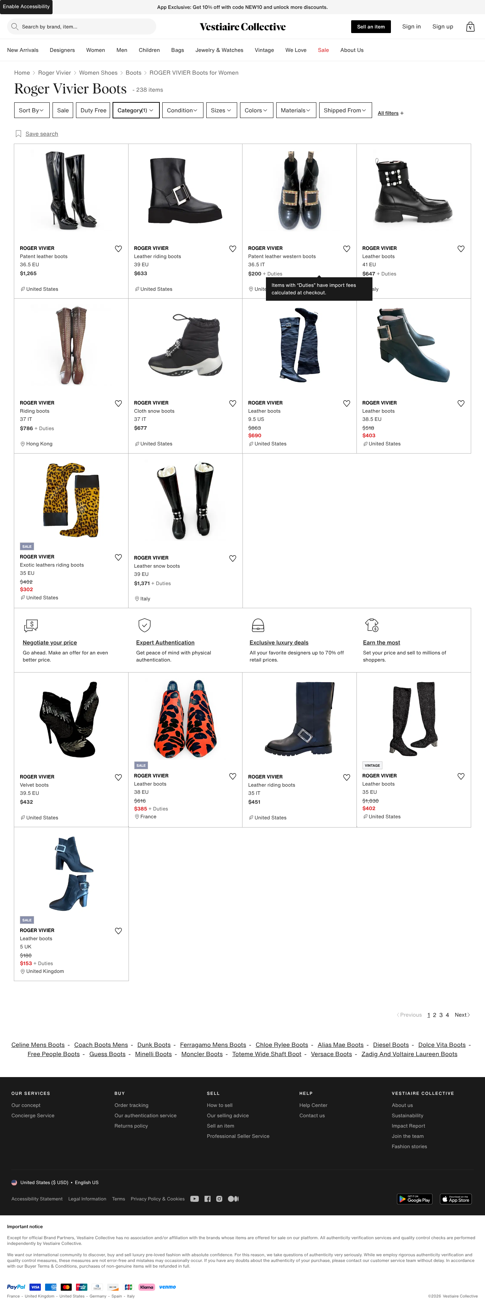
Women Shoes (98, 72)
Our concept (25, 1105)
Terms (118, 1198)
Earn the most (381, 642)
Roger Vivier (54, 72)
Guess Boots (107, 1054)
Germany (98, 1296)
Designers (62, 50)
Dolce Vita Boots (441, 1044)
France (13, 1296)
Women (95, 50)
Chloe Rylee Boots (282, 1044)
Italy (131, 1296)
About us (402, 1105)
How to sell (220, 1105)
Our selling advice (228, 1115)
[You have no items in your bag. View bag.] (470, 27)
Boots (133, 72)
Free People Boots (54, 1054)
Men (121, 50)
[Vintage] (280, 50)
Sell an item (371, 26)
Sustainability (408, 1115)
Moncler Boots (202, 1054)
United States (72, 1296)
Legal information (87, 1198)
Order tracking (131, 1105)
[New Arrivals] (44, 50)
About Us (352, 50)
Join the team (408, 1136)
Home (22, 72)
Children (149, 50)
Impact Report (408, 1126)
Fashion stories (409, 1146)
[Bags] (189, 50)
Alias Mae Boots (341, 1044)
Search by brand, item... (49, 26)
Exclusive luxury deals (279, 642)
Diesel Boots (391, 1044)
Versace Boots (331, 1054)
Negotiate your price (50, 642)
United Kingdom (40, 1296)
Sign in (411, 26)
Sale (323, 50)
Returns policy (131, 1126)
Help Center (313, 1105)
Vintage (264, 50)
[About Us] (369, 50)
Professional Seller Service (238, 1136)
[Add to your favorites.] (118, 249)
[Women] (111, 50)
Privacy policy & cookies (158, 1198)
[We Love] (312, 50)
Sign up (442, 26)
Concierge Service (32, 1115)
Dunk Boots (153, 1044)
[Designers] (80, 50)
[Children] (165, 50)
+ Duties (272, 273)
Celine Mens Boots (38, 1044)
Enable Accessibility (26, 6)
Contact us (312, 1115)
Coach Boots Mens (101, 1044)
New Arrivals (22, 50)
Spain (116, 1296)
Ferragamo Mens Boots (213, 1044)
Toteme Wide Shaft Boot (266, 1054)
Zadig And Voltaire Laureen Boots (409, 1054)
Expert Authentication (165, 642)
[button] (470, 27)
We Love (296, 50)
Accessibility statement (36, 1198)
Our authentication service (145, 1115)
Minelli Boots (153, 1054)
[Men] (133, 50)
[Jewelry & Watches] (249, 50)
